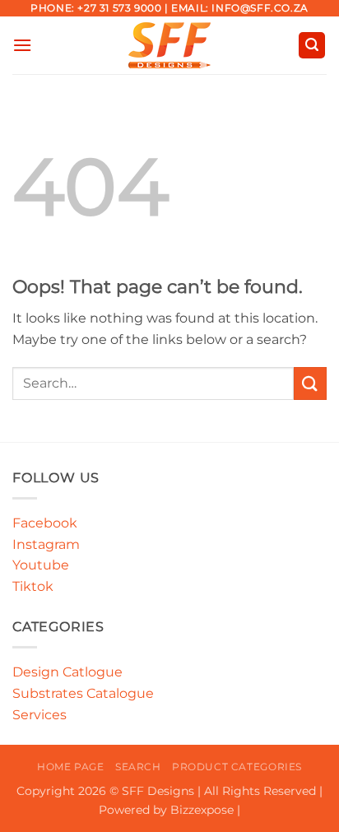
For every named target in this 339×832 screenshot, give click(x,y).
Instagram (46, 544)
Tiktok (32, 586)
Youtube (40, 565)
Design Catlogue (67, 672)
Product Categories (237, 766)
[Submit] (310, 383)
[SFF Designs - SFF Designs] (169, 45)
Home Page (70, 766)
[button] (22, 45)
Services (39, 715)
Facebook (44, 523)
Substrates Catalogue (83, 693)
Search (138, 766)
